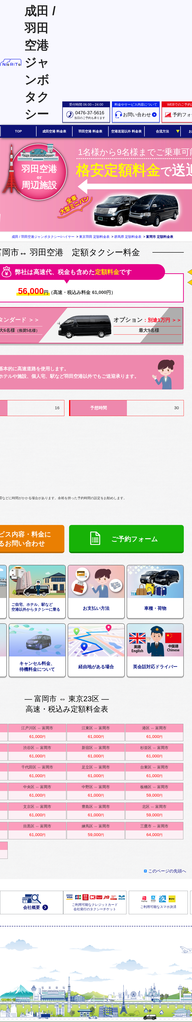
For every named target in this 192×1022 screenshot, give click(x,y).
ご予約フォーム (134, 539)
